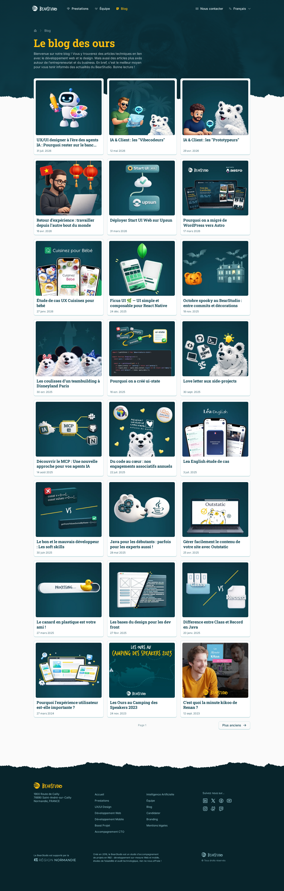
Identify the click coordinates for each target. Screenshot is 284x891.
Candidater (153, 813)
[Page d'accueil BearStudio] (44, 8)
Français (239, 8)
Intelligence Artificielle (160, 794)
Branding (152, 819)
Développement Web (108, 813)
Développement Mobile (109, 819)
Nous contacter (211, 8)
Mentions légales (157, 825)
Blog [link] (47, 30)
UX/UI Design (103, 806)
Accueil (99, 794)
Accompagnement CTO (109, 831)
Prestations (80, 8)
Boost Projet (102, 825)
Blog (124, 8)
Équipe (105, 8)
